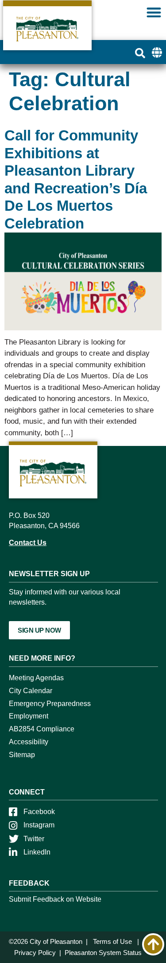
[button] (140, 53)
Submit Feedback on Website (55, 899)
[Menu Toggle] (154, 12)
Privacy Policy (35, 952)
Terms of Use (112, 941)
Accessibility (28, 742)
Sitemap (22, 754)
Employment (28, 716)
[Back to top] (153, 944)
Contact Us (27, 542)
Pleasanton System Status (103, 952)
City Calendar (30, 690)
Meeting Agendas (36, 678)
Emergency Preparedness (50, 703)
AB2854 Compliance (41, 729)
